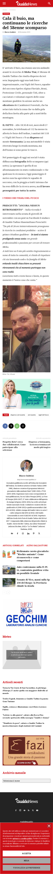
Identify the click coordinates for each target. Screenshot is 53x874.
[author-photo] (26, 472)
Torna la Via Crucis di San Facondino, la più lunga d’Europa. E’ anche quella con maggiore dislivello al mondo (25, 690)
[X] (11, 426)
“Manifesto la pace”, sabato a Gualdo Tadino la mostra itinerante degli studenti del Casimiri (23, 724)
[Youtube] (37, 810)
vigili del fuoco (43, 415)
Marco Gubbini (10, 32)
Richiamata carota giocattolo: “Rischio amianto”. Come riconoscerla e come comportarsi (33, 556)
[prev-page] (4, 592)
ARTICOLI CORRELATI (13, 545)
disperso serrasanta (18, 415)
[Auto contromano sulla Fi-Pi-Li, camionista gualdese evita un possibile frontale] (9, 569)
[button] (49, 826)
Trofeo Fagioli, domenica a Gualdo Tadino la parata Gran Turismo (25, 700)
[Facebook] (5, 426)
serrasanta (32, 415)
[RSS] (28, 810)
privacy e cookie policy (22, 838)
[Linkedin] (29, 533)
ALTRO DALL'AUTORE (36, 545)
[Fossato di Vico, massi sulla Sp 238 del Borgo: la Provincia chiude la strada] (9, 582)
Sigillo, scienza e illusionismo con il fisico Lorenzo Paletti (24, 708)
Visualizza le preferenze (26, 867)
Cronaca (12, 10)
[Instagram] (24, 533)
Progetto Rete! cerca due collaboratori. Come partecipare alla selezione (14, 445)
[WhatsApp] (17, 426)
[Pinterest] (35, 533)
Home (5, 10)
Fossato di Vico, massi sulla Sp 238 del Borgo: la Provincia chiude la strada (33, 582)
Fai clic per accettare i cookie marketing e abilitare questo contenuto (21, 654)
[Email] (22, 426)
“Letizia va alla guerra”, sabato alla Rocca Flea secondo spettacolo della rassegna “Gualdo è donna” (26, 716)
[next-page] (8, 592)
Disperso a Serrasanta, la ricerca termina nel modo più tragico (39, 444)
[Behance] (13, 533)
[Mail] (24, 810)
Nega (26, 860)
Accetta (26, 853)
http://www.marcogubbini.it (26, 479)
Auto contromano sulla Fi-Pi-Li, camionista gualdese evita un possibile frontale (32, 570)
